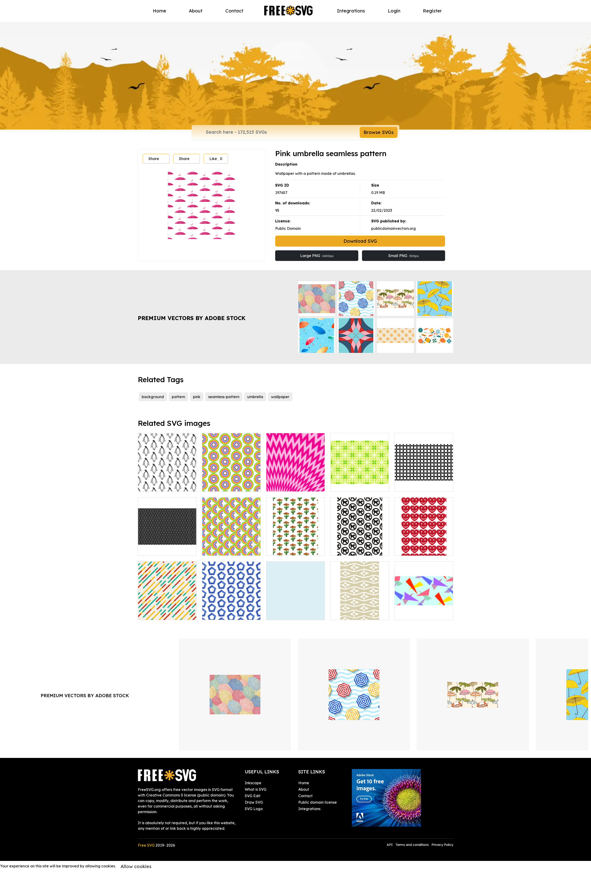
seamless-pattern (223, 396)
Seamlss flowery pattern (357, 613)
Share (153, 158)
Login (394, 11)
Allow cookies (136, 866)
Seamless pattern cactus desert (296, 547)
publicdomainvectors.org (393, 228)
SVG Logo (254, 808)
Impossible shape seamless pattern (231, 611)
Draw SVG (254, 802)
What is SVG (255, 789)
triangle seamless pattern (422, 613)
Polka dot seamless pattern (295, 611)
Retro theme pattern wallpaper (231, 547)
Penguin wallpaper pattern (167, 485)
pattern (178, 396)
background (153, 396)
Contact (234, 11)
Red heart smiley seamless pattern (423, 547)
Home (159, 11)
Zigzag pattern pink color (294, 485)
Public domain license (317, 802)
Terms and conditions (412, 845)
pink (196, 396)
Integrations (351, 11)
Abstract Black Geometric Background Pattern (424, 482)
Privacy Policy (442, 845)
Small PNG (403, 255)
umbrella (255, 396)
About (195, 11)
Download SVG (360, 241)
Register (432, 11)
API (390, 845)
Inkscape (253, 783)
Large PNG (317, 255)
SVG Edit (252, 795)
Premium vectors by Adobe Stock (191, 318)
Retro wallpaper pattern (228, 485)
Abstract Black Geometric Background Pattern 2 (167, 547)
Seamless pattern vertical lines (167, 611)
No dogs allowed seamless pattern (360, 547)
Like (215, 158)
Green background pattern (359, 485)
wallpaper (280, 396)
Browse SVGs (379, 132)
